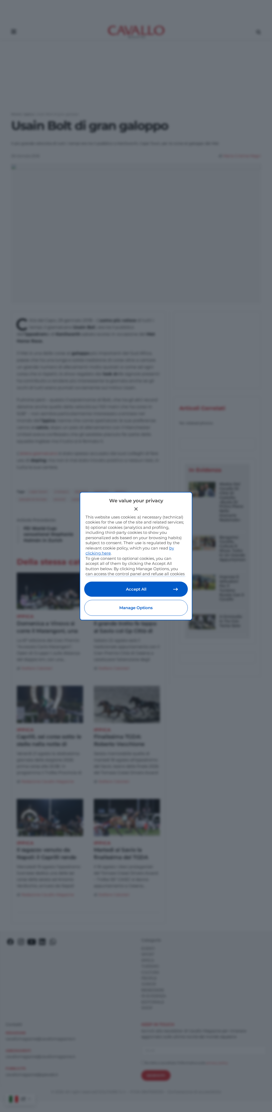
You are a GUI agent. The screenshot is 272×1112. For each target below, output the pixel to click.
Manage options (136, 607)
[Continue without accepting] (136, 509)
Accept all (136, 589)
